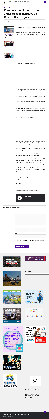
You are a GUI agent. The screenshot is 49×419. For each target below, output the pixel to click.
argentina (19, 190)
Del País (6, 7)
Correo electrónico (35, 227)
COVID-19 (31, 190)
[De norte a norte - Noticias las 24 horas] (24, 2)
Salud (9, 7)
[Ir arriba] (45, 412)
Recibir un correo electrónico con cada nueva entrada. (27, 243)
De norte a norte (13, 21)
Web (16, 233)
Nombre (17, 227)
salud (36, 190)
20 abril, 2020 (21, 21)
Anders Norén (10, 416)
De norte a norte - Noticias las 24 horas (19, 414)
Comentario (17, 213)
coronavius (25, 190)
